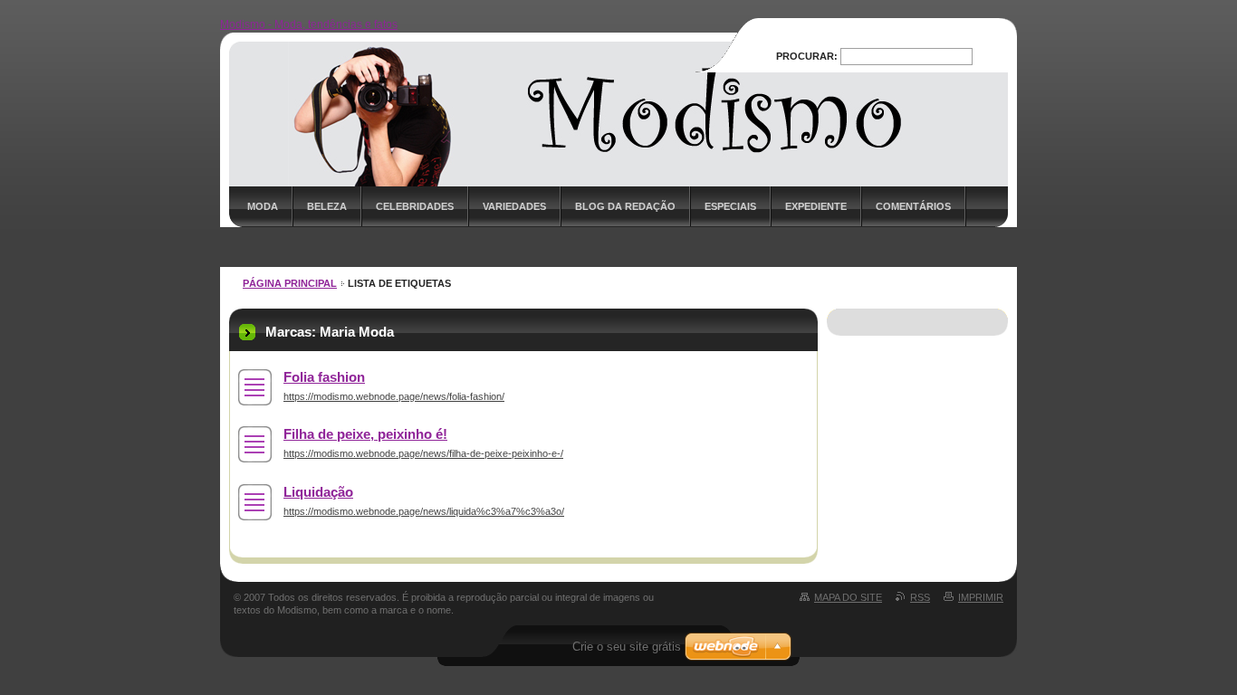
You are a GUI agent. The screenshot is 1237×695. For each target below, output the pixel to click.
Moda (262, 206)
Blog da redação (625, 206)
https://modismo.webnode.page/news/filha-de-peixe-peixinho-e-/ (423, 453)
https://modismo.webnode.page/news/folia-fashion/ (393, 396)
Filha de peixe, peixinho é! (365, 434)
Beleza (327, 206)
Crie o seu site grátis (626, 646)
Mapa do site (848, 597)
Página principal (290, 283)
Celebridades (415, 206)
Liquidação (318, 492)
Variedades (514, 206)
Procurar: (807, 56)
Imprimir (980, 597)
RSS (920, 597)
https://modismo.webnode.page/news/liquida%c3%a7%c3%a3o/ (423, 511)
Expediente (816, 206)
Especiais (730, 206)
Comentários (913, 206)
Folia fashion (324, 377)
